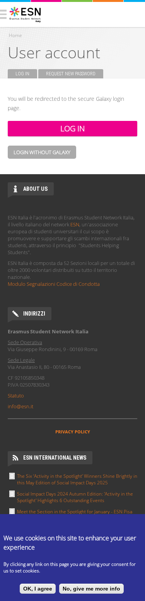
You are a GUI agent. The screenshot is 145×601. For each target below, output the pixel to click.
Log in (26, 73)
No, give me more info (91, 589)
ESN (74, 224)
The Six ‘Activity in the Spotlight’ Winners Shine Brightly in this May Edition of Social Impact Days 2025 (77, 479)
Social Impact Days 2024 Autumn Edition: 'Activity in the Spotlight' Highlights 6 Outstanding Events (75, 497)
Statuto (16, 395)
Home (15, 35)
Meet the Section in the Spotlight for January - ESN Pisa (74, 511)
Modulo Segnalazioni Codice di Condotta (54, 283)
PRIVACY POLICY (72, 432)
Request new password (71, 73)
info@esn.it (20, 406)
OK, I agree (37, 589)
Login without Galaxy (42, 152)
